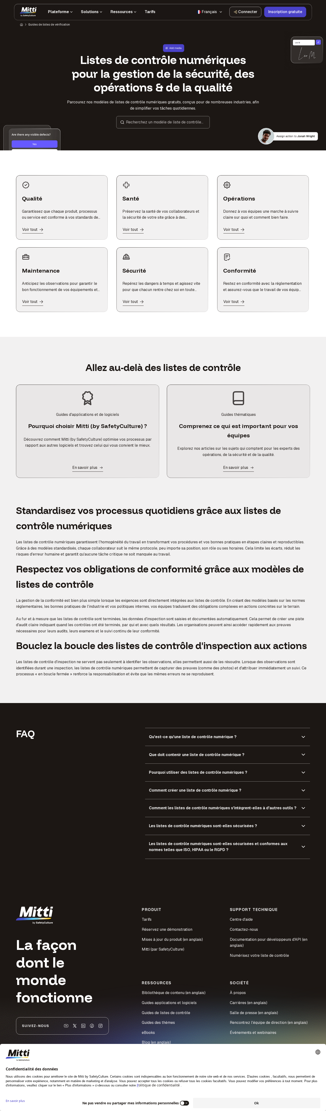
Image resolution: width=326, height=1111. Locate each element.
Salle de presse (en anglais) (254, 1012)
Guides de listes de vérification (49, 24)
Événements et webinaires (253, 1032)
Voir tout (29, 229)
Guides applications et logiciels (169, 1002)
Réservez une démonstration (167, 929)
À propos (238, 992)
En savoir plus (84, 467)
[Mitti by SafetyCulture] (28, 12)
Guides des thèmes (158, 1022)
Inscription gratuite (285, 11)
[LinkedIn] (83, 1025)
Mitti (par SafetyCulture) (163, 949)
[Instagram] (100, 1025)
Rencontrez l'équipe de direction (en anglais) (269, 1022)
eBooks (148, 1032)
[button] (163, 122)
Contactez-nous (244, 929)
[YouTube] (66, 1025)
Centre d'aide (241, 919)
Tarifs (147, 919)
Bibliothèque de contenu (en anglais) (173, 992)
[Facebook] (91, 1025)
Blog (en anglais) (156, 1042)
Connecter (247, 11)
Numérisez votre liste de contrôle (259, 955)
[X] (74, 1025)
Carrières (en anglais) (248, 1002)
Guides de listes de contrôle (166, 1012)
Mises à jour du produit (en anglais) (172, 939)
